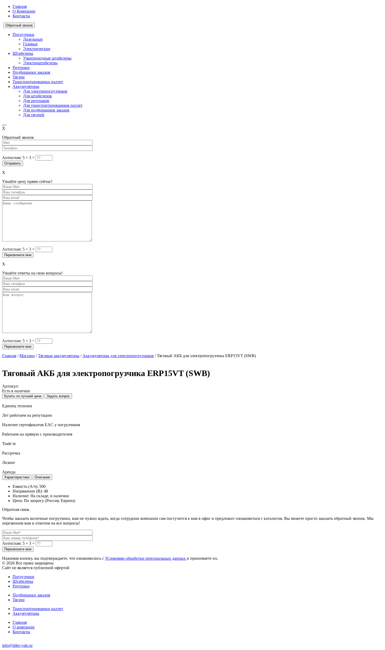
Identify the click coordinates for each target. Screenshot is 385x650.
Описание (42, 477)
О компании (24, 627)
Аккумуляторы (26, 86)
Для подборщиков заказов (46, 110)
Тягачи (19, 77)
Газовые (30, 44)
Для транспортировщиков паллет (52, 105)
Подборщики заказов (31, 72)
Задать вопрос (58, 396)
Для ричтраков (36, 100)
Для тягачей (33, 115)
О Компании (24, 11)
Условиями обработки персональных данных (146, 558)
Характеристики (16, 477)
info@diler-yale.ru (17, 645)
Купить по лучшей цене (22, 396)
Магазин (27, 355)
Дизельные (33, 39)
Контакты (21, 16)
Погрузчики (23, 34)
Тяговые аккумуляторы (58, 355)
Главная (20, 6)
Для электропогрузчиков (45, 91)
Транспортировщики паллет (38, 82)
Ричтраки (21, 67)
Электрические (36, 48)
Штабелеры (23, 53)
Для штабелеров (37, 96)
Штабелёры (23, 581)
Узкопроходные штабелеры (47, 58)
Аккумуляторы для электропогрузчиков (118, 355)
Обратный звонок (19, 25)
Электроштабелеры (40, 63)
